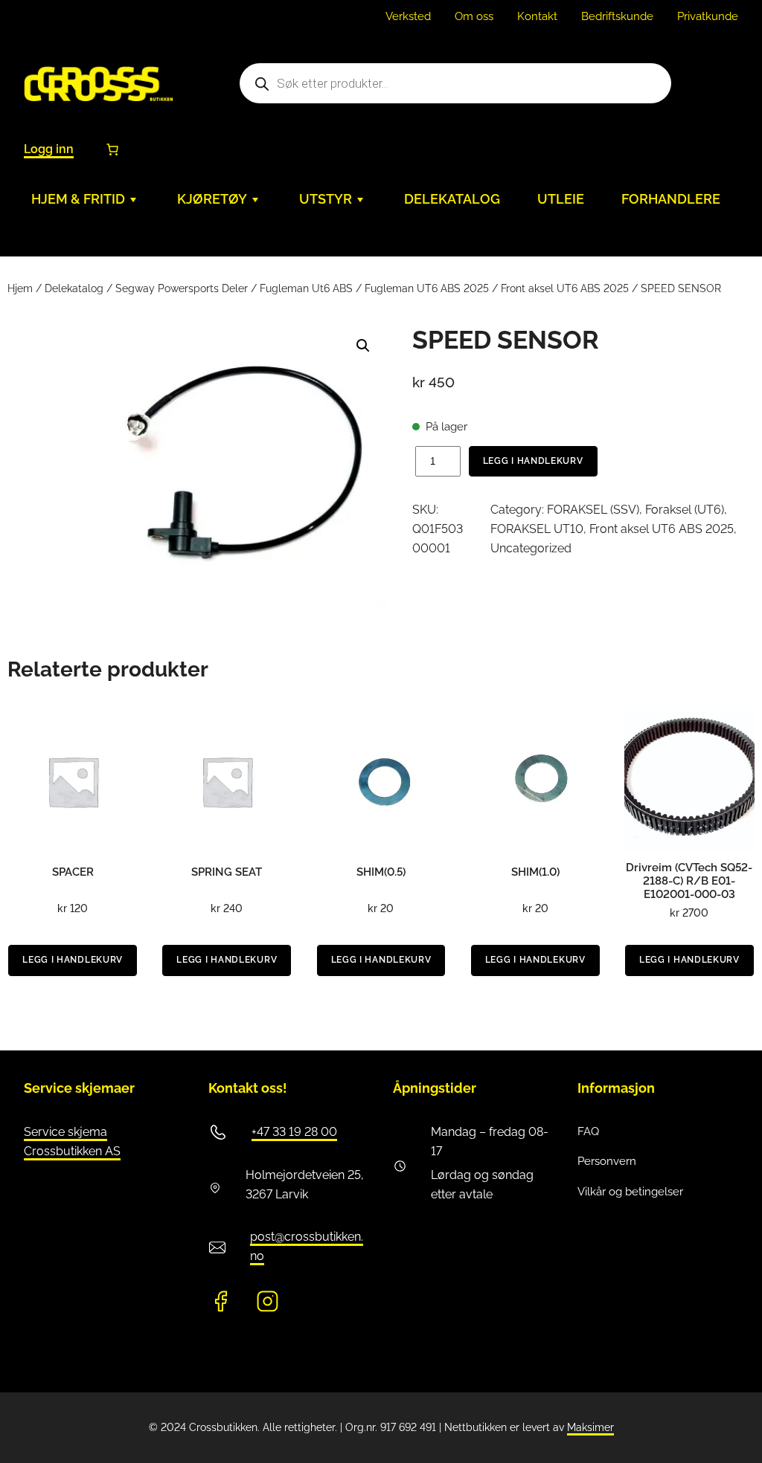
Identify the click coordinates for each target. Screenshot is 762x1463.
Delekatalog (74, 288)
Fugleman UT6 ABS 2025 (427, 288)
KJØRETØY (212, 199)
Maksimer (590, 1427)
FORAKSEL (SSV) (593, 510)
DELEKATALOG (452, 199)
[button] (363, 345)
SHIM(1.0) (535, 872)
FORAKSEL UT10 (536, 529)
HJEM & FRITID (78, 199)
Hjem (20, 288)
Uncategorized (531, 548)
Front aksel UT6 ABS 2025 (565, 288)
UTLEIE (560, 199)
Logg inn (49, 149)
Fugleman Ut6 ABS (306, 288)
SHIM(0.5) (381, 872)
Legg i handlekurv (533, 461)
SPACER (73, 872)
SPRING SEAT (226, 872)
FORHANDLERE (670, 199)
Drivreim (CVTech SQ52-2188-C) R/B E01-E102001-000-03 (689, 881)
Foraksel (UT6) (684, 510)
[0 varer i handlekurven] (112, 149)
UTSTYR (325, 199)
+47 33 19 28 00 (294, 1132)
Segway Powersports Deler (181, 288)
